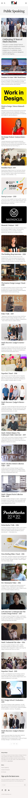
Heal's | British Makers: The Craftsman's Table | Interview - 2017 (13, 434)
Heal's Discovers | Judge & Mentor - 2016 (13, 403)
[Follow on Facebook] (2, 790)
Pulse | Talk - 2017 (7, 314)
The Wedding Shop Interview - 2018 (13, 254)
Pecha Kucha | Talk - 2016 (10, 525)
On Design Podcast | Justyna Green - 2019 (13, 138)
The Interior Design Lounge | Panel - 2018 (13, 284)
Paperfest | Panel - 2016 (9, 373)
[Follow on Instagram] (5, 790)
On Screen (3, 772)
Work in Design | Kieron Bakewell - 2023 (13, 107)
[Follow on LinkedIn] (9, 790)
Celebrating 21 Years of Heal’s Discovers (12, 40)
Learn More (10, 761)
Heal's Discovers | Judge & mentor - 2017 (13, 344)
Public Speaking (5, 767)
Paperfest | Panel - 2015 (9, 671)
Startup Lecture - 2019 (8, 197)
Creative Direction (5, 769)
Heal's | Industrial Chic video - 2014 (13, 642)
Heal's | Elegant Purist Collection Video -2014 (12, 495)
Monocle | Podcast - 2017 (9, 225)
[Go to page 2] (16, 743)
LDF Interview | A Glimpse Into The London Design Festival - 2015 (13, 613)
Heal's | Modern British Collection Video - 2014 (12, 465)
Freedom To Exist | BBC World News (13, 77)
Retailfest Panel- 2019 (8, 168)
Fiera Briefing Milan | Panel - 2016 (12, 554)
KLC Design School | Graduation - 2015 (12, 701)
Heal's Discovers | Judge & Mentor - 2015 (13, 732)
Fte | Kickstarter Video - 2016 (11, 583)
